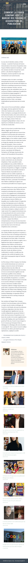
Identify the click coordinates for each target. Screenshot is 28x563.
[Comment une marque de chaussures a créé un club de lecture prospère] (14, 449)
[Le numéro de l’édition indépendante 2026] (14, 383)
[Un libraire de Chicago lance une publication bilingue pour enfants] (14, 472)
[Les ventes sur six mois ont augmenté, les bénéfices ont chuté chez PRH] (14, 427)
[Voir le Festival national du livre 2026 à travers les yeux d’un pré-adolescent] (14, 495)
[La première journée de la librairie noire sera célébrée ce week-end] (14, 404)
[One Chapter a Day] (7, 4)
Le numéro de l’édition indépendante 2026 (13, 386)
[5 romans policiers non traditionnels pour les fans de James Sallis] (14, 518)
